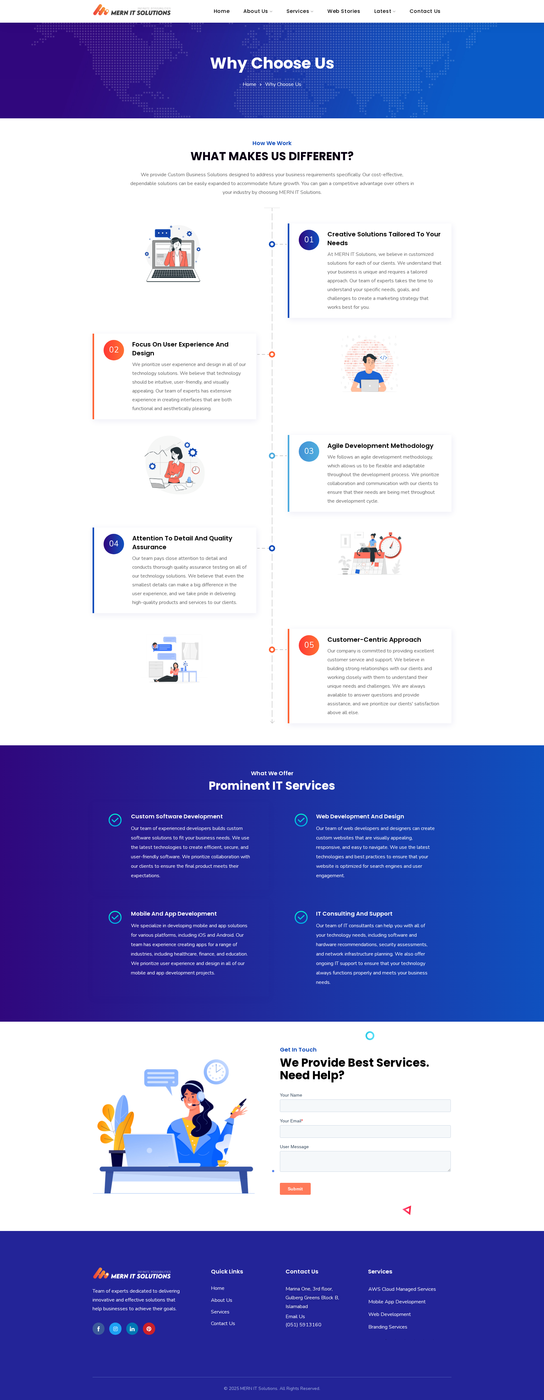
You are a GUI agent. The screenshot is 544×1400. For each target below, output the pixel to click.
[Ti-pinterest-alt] (149, 1329)
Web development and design (360, 816)
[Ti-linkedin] (132, 1329)
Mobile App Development (397, 1289)
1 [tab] (386, 1339)
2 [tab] (395, 1339)
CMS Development (389, 1327)
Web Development (389, 1301)
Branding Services (387, 1314)
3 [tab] (405, 1339)
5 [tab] (424, 1339)
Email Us (295, 1316)
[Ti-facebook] (99, 1329)
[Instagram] (115, 1329)
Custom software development (177, 816)
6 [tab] (433, 1339)
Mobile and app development (174, 913)
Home (249, 84)
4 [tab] (414, 1339)
